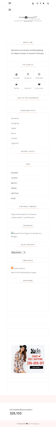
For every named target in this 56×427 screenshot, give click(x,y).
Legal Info (15, 143)
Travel (14, 188)
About (13, 133)
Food (13, 198)
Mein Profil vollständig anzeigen (23, 272)
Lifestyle (14, 193)
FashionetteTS (19, 268)
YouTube (16, 78)
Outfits (14, 178)
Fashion (14, 173)
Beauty (14, 183)
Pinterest (27, 88)
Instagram (39, 78)
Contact (14, 138)
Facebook (27, 78)
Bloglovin (39, 88)
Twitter (16, 88)
